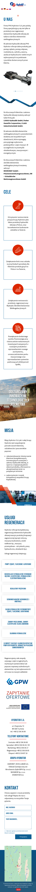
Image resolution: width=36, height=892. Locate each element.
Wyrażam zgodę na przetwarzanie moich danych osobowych (16, 832)
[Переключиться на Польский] (7, 9)
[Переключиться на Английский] (2, 9)
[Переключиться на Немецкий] (4, 9)
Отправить (23, 837)
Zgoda (18, 889)
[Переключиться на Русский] (10, 9)
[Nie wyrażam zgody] (34, 887)
